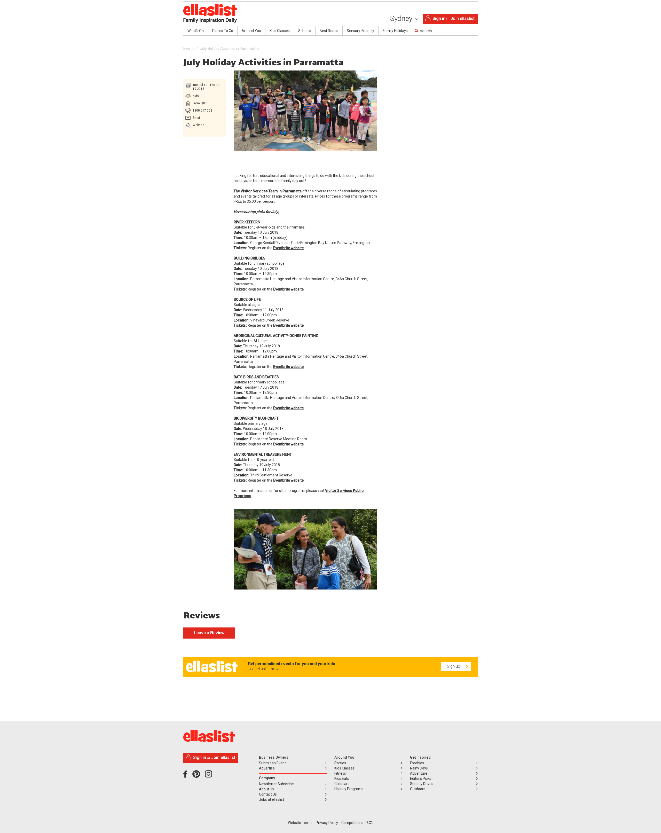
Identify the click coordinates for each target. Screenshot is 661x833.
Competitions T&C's (357, 823)
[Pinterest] (198, 776)
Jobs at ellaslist (271, 799)
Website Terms (300, 823)
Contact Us (268, 794)
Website (198, 125)
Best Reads (329, 31)
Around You (251, 31)
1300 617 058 (202, 110)
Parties (340, 763)
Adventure (418, 773)
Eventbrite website (288, 248)
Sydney (402, 18)
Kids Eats (341, 778)
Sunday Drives (421, 784)
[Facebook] (186, 776)
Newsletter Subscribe (276, 784)
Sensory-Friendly (360, 31)
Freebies (417, 763)
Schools (304, 31)
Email (197, 118)
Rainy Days (419, 768)
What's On (195, 31)
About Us (266, 789)
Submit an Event (272, 763)
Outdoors (417, 789)
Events (188, 48)
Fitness (340, 773)
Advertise (267, 768)
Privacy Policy (327, 823)
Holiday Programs (348, 789)
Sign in (438, 18)
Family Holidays (395, 31)
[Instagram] (209, 776)
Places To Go (222, 31)
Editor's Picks (420, 778)
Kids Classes (280, 31)
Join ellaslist (463, 18)
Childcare (342, 784)
